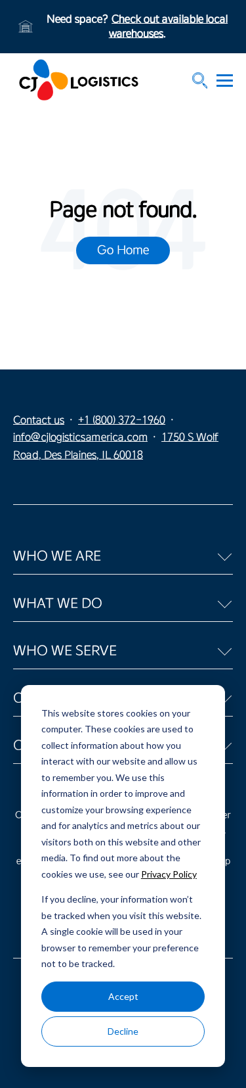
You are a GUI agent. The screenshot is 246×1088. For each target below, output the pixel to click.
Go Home (123, 250)
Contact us (38, 420)
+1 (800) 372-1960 (121, 420)
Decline (123, 1031)
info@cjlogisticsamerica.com (80, 437)
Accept (123, 996)
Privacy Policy (169, 874)
